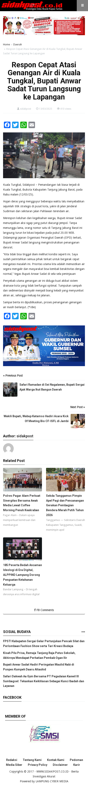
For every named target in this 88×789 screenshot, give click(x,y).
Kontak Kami (55, 760)
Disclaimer (60, 764)
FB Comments (45, 610)
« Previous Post (13, 375)
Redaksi (11, 760)
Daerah (17, 44)
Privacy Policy (37, 764)
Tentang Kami (32, 760)
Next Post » (77, 407)
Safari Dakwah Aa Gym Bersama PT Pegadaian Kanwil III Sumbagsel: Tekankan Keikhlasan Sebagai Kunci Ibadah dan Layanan (43, 681)
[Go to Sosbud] (83, 632)
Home (6, 44)
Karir (76, 764)
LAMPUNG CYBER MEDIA (52, 781)
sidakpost (25, 108)
